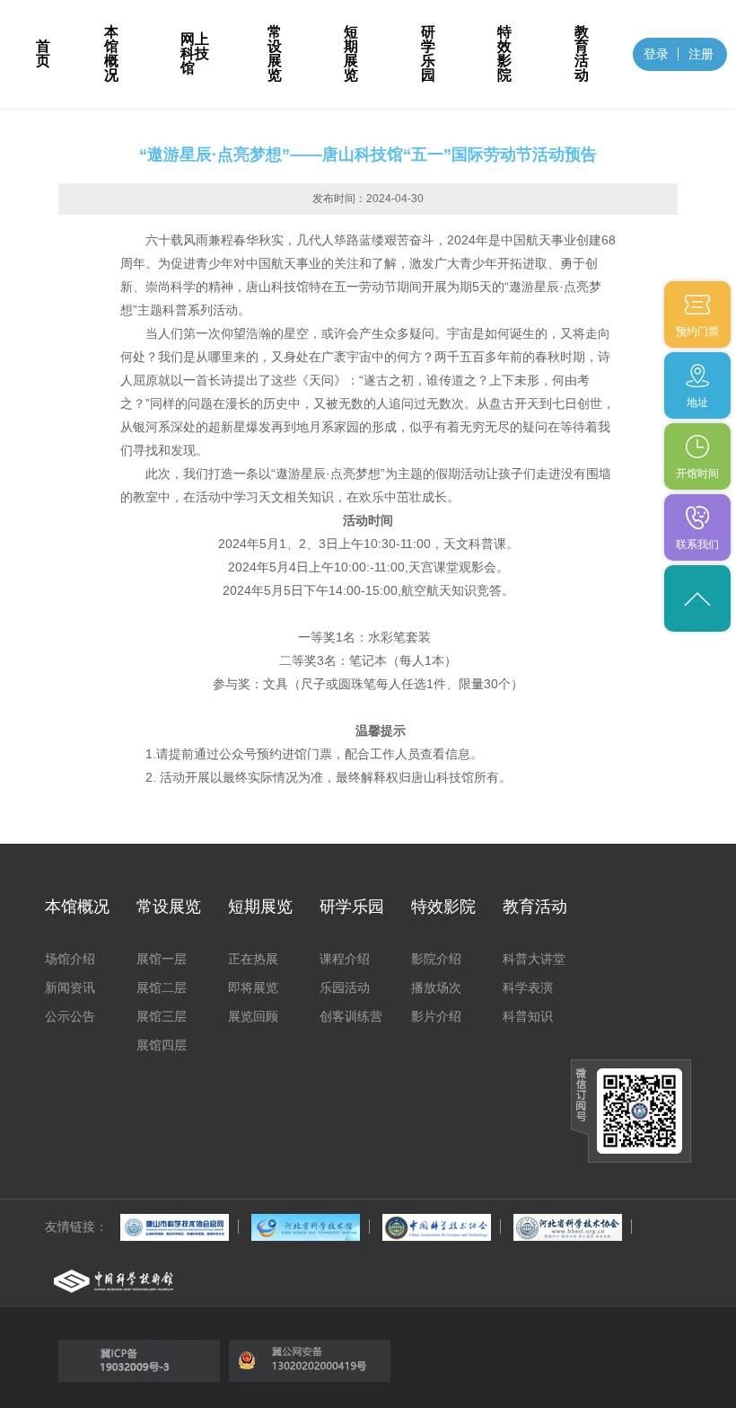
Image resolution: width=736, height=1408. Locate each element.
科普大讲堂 (534, 959)
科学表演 (528, 987)
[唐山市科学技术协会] (175, 1226)
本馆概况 (111, 53)
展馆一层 (161, 959)
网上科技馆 (194, 53)
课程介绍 (345, 959)
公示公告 (70, 1016)
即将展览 (253, 987)
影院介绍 (436, 959)
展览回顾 (253, 1016)
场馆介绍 (70, 959)
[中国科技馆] (113, 1280)
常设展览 (274, 53)
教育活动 (581, 53)
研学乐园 (428, 53)
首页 (43, 53)
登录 (656, 54)
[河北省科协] (568, 1226)
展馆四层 (161, 1045)
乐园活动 (345, 987)
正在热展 (253, 959)
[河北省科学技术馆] (306, 1226)
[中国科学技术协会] (437, 1226)
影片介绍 (436, 1016)
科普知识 (528, 1016)
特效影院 (504, 53)
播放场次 (436, 987)
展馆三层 (161, 1016)
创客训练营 (351, 1016)
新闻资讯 (70, 987)
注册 (701, 54)
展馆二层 (161, 987)
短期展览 (351, 53)
